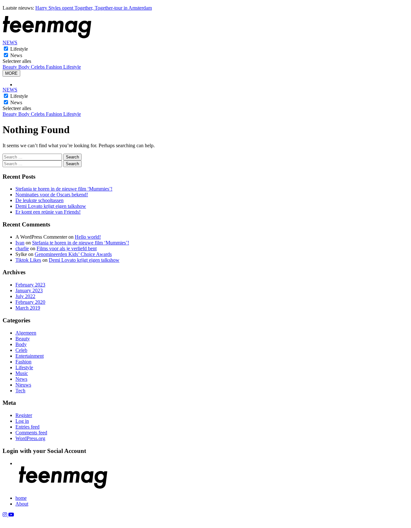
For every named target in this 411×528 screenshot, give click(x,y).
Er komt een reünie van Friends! (48, 212)
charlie (22, 248)
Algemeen (25, 333)
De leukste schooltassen (39, 200)
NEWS (10, 42)
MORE (11, 73)
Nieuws (23, 384)
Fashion (54, 67)
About (21, 504)
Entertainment (29, 356)
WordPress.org (30, 438)
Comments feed (31, 432)
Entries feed (27, 427)
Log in (22, 421)
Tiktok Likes (28, 260)
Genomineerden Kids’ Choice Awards (73, 254)
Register (23, 415)
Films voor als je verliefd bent (67, 248)
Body (24, 67)
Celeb (21, 350)
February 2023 (30, 284)
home (21, 498)
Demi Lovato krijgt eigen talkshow (50, 206)
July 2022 (25, 296)
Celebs (38, 67)
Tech (20, 390)
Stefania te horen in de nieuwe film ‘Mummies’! (63, 189)
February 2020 (30, 302)
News (16, 55)
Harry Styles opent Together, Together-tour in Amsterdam (93, 8)
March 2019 (27, 308)
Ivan (19, 242)
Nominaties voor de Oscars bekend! (51, 194)
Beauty (10, 67)
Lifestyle (19, 49)
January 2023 (29, 290)
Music (21, 373)
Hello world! (88, 237)
